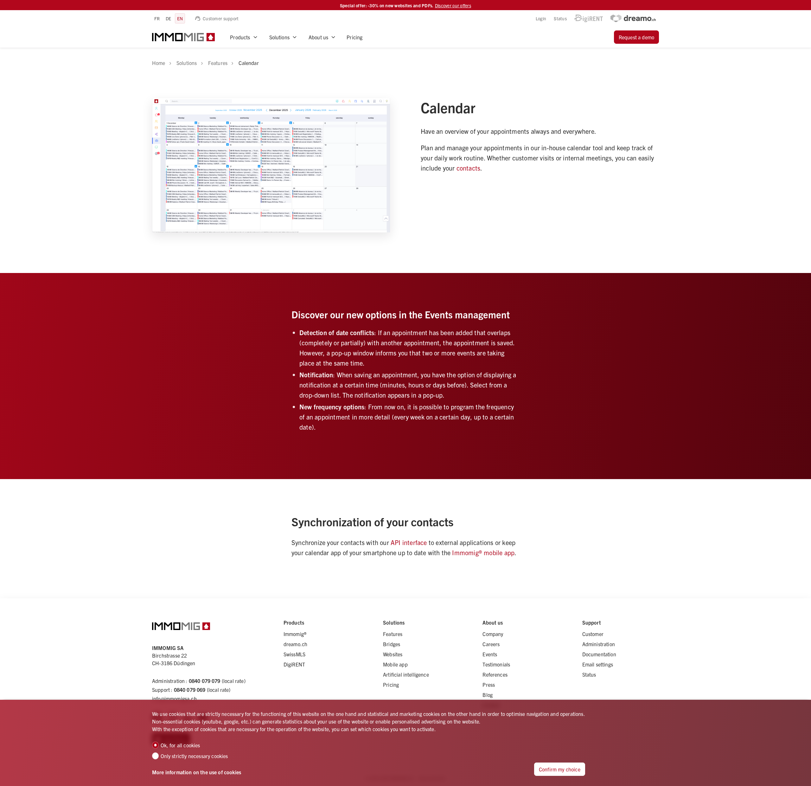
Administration (598, 644)
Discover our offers (453, 5)
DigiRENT (294, 664)
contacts (469, 168)
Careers (491, 644)
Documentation (599, 654)
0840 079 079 (204, 681)
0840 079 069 (190, 689)
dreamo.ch (295, 644)
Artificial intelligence (406, 674)
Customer (592, 634)
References (495, 674)
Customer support (221, 18)
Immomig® (295, 634)
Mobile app (395, 664)
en (180, 18)
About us (318, 37)
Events (489, 654)
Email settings (597, 664)
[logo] (183, 37)
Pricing (354, 37)
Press (488, 684)
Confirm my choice (559, 769)
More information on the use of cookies (196, 772)
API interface (409, 542)
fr (157, 18)
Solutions (279, 37)
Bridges (391, 644)
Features (392, 634)
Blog (487, 695)
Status (560, 18)
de (168, 18)
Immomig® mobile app (483, 552)
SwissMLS (294, 654)
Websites (392, 654)
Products (240, 37)
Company (492, 634)
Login (541, 18)
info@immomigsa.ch (174, 698)
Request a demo (636, 37)
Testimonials (496, 664)
